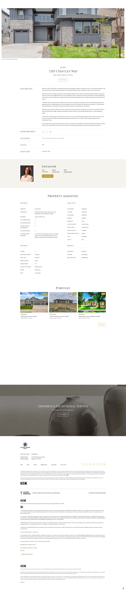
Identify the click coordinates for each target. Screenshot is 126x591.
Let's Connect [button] (63, 414)
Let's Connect (63, 464)
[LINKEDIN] (90, 464)
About (28, 464)
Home (21, 464)
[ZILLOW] (104, 464)
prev (6, 54)
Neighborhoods (44, 464)
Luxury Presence (55, 493)
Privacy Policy (102, 493)
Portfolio (35, 464)
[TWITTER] (97, 464)
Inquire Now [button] (63, 79)
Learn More (83, 479)
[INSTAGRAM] (86, 464)
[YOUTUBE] (93, 464)
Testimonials (53, 464)
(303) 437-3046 (55, 171)
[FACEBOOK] (83, 464)
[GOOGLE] (100, 464)
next (9, 54)
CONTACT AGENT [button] (48, 176)
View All (102, 324)
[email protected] (54, 503)
